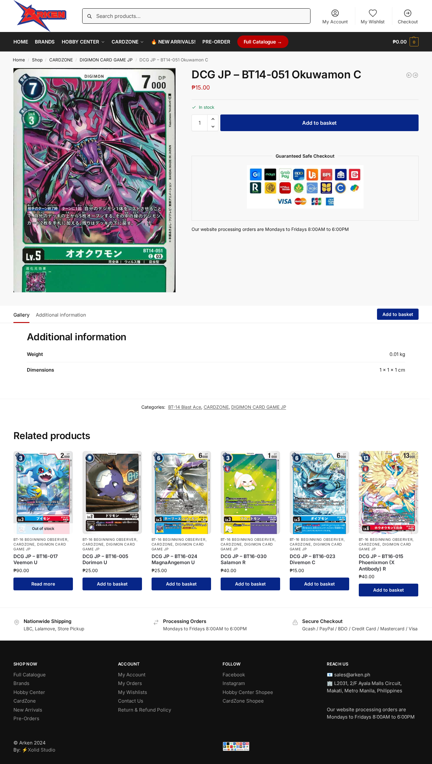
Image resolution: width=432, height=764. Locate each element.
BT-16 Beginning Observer (40, 539)
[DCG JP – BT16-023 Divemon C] (319, 492)
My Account (335, 21)
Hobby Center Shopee (248, 692)
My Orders (130, 683)
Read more (43, 584)
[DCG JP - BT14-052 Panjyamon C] (415, 75)
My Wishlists (132, 692)
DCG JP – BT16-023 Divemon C (312, 559)
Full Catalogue (29, 675)
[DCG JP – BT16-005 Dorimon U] (112, 492)
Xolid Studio (41, 750)
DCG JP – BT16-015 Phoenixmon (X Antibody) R (381, 562)
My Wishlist (373, 21)
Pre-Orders (26, 718)
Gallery (21, 315)
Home (19, 59)
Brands (21, 683)
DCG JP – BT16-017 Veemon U (35, 559)
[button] (406, 41)
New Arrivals (27, 710)
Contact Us (130, 701)
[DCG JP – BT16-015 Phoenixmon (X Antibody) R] (388, 492)
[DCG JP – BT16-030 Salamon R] (250, 492)
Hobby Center (29, 692)
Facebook (234, 675)
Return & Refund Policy (144, 710)
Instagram (234, 683)
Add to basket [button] (112, 584)
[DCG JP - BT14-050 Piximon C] (409, 75)
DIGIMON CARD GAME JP (106, 59)
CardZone (24, 701)
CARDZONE (61, 59)
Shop (37, 59)
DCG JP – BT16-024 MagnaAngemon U (174, 559)
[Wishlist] (63, 460)
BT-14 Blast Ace (184, 407)
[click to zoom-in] (94, 180)
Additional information (61, 315)
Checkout (408, 21)
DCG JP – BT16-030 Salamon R (244, 559)
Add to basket (319, 123)
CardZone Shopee (243, 701)
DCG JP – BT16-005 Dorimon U (105, 559)
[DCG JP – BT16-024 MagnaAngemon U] (181, 492)
